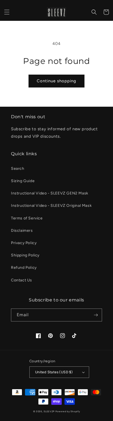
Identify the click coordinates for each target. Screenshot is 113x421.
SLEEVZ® (49, 411)
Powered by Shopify (67, 411)
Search (17, 168)
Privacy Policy (23, 243)
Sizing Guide (23, 181)
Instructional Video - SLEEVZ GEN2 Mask (49, 193)
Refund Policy (24, 267)
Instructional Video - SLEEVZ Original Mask (51, 205)
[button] (7, 12)
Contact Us (21, 280)
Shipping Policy (25, 255)
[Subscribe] (96, 315)
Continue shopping (56, 80)
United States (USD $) (54, 372)
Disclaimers (22, 230)
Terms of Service (27, 218)
